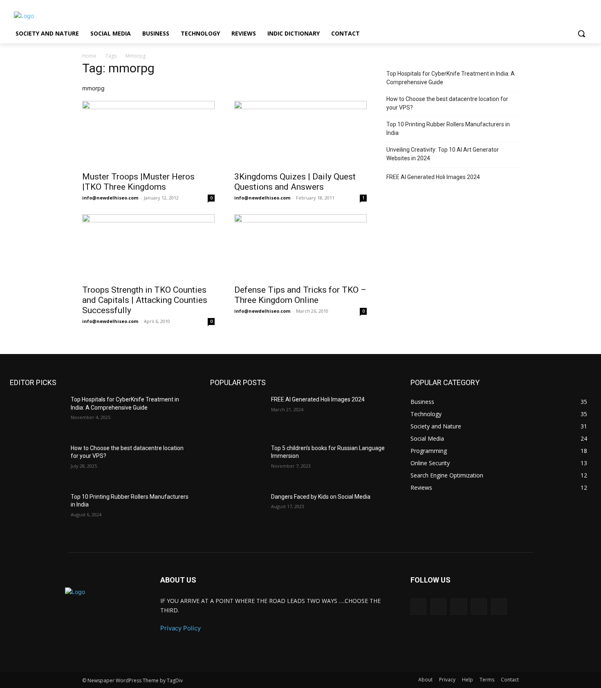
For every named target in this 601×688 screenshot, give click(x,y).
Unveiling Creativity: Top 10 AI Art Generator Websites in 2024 (442, 153)
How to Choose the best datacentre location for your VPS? (447, 103)
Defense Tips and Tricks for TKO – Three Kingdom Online (300, 295)
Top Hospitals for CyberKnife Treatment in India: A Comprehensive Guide (450, 77)
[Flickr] (458, 606)
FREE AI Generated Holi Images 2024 (433, 177)
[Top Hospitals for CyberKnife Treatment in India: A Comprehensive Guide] (37, 415)
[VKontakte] (499, 606)
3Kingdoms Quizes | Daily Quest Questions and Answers (295, 182)
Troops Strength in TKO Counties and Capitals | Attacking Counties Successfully (144, 300)
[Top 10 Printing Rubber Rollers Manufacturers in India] (37, 512)
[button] (581, 33)
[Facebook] (438, 606)
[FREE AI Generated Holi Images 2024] (237, 415)
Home (89, 55)
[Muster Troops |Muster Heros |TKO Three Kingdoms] (148, 133)
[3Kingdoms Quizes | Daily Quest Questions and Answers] (300, 133)
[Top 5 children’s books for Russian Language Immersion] (237, 463)
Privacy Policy (180, 628)
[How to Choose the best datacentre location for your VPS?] (37, 463)
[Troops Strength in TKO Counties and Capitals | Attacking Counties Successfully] (148, 247)
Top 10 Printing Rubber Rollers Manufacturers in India (448, 128)
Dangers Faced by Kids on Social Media (320, 496)
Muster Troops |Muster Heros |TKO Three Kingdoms (138, 182)
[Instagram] (479, 606)
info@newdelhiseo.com (110, 198)
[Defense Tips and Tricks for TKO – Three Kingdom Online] (300, 247)
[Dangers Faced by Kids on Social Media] (237, 512)
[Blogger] (418, 606)
